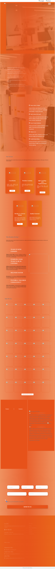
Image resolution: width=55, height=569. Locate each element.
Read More (12, 190)
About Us (17, 5)
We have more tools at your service (27, 394)
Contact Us (40, 5)
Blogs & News (25, 5)
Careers (33, 5)
